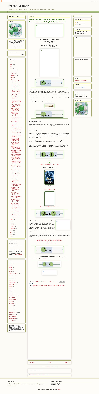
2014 (11, 236)
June (12, 219)
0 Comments (52, 281)
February (13, 226)
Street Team (49, 241)
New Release (62, 285)
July (12, 79)
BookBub (60, 240)
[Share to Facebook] (63, 282)
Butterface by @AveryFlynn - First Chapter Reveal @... (16, 147)
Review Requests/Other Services (28, 12)
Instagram (58, 239)
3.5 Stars (10, 265)
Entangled (45, 285)
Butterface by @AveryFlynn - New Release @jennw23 (15, 90)
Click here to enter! (47, 258)
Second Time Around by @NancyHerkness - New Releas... (16, 118)
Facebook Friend (47, 239)
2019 (11, 66)
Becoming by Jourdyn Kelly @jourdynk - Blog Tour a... (15, 175)
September (13, 75)
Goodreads (44, 240)
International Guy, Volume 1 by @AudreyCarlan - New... (15, 179)
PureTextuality (32, 286)
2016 (11, 232)
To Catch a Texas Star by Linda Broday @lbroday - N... (15, 200)
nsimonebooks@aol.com (51, 243)
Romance (11, 310)
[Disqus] (49, 306)
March (12, 224)
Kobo (58, 164)
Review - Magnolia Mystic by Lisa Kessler (16, 127)
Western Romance (12, 316)
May (12, 221)
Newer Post (32, 362)
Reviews (16, 12)
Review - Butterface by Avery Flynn (16, 94)
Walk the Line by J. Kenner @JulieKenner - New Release (16, 184)
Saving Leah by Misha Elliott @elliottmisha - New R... (16, 158)
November (13, 71)
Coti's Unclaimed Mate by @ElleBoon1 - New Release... (16, 105)
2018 (11, 68)
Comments (78, 24)
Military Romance (12, 299)
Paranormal (11, 305)
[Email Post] (57, 281)
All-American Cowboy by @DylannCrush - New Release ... (16, 162)
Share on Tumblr (31, 283)
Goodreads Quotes (21, 256)
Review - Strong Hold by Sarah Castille (16, 197)
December (13, 70)
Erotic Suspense (12, 284)
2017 (11, 230)
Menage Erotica (12, 297)
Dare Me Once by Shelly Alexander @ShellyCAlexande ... (16, 151)
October (13, 73)
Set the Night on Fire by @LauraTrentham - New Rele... (16, 82)
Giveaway (50, 285)
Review (10, 307)
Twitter (53, 239)
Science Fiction (12, 314)
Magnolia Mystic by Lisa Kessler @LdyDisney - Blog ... (16, 101)
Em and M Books (18, 5)
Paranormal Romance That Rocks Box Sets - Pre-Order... (16, 166)
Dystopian (11, 280)
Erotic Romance (12, 282)
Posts (77, 22)
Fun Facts (11, 290)
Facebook (41, 239)
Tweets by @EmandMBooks (81, 80)
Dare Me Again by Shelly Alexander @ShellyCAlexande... (16, 131)
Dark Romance (12, 277)
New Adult (11, 301)
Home (10, 12)
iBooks (54, 164)
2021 (11, 62)
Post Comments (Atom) (52, 366)
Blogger (59, 389)
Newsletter (54, 240)
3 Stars (10, 262)
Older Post (67, 362)
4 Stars (10, 267)
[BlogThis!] (61, 282)
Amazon (42, 164)
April (12, 223)
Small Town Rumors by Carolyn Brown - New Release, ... (16, 209)
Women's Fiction (12, 318)
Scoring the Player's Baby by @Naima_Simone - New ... (15, 189)
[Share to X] (62, 282)
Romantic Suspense (13, 312)
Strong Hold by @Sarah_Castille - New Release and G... (16, 193)
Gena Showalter (18, 254)
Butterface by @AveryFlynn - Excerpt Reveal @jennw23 (14, 114)
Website (49, 240)
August (12, 77)
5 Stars (10, 271)
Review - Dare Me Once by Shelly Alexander (16, 155)
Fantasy (10, 288)
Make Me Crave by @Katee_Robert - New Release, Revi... (16, 204)
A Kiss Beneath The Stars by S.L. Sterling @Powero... (16, 135)
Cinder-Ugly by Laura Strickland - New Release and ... (15, 97)
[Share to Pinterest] (64, 282)
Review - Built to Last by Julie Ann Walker (16, 216)
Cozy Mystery (11, 275)
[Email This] (59, 282)
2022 (11, 61)
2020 (11, 64)
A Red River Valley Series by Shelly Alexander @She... (15, 139)
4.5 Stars (10, 269)
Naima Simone (56, 285)
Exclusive (11, 286)
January (13, 228)
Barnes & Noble (48, 164)
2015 (11, 234)
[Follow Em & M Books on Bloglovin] (80, 87)
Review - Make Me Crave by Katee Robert (15, 143)
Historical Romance (13, 295)
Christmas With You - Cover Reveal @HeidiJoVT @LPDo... (15, 123)
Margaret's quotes (13, 243)
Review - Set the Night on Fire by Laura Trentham (15, 86)
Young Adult (11, 320)
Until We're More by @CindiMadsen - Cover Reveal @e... (15, 109)
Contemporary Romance (37, 285)
